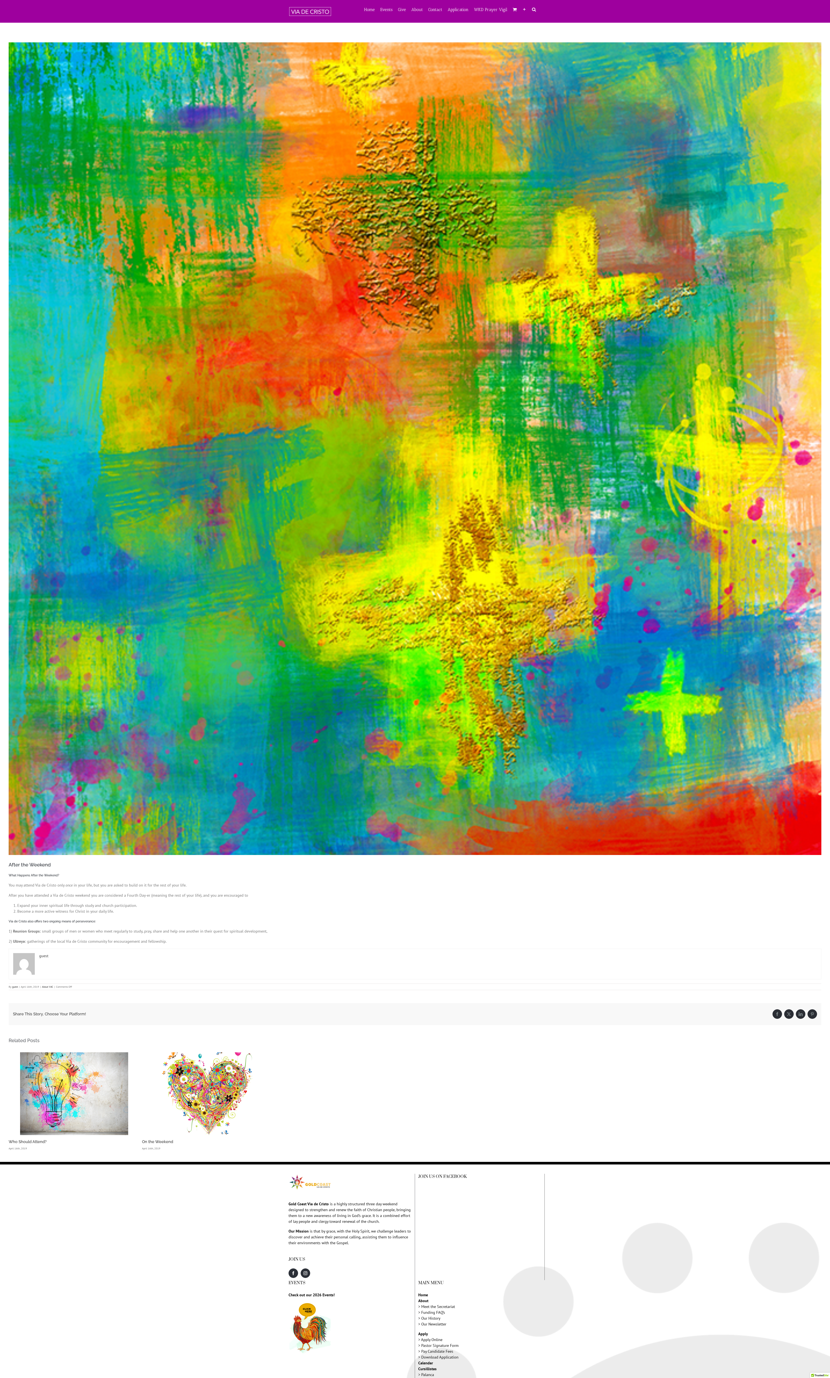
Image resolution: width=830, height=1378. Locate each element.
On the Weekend (157, 1141)
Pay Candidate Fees (437, 1351)
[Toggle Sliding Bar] (524, 9)
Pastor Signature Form (440, 1345)
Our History (430, 1318)
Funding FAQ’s (433, 1312)
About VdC (47, 986)
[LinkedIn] (800, 1014)
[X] (789, 1014)
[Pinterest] (812, 1014)
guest (15, 986)
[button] (534, 9)
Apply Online (431, 1339)
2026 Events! (324, 1294)
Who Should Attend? (28, 1141)
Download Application (439, 1357)
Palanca (427, 1374)
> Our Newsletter (432, 1324)
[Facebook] (777, 1014)
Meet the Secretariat (438, 1306)
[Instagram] (305, 1273)
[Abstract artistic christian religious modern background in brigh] (415, 448)
